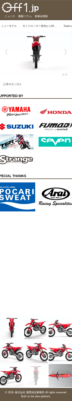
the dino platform (40, 396)
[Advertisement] (30, 238)
